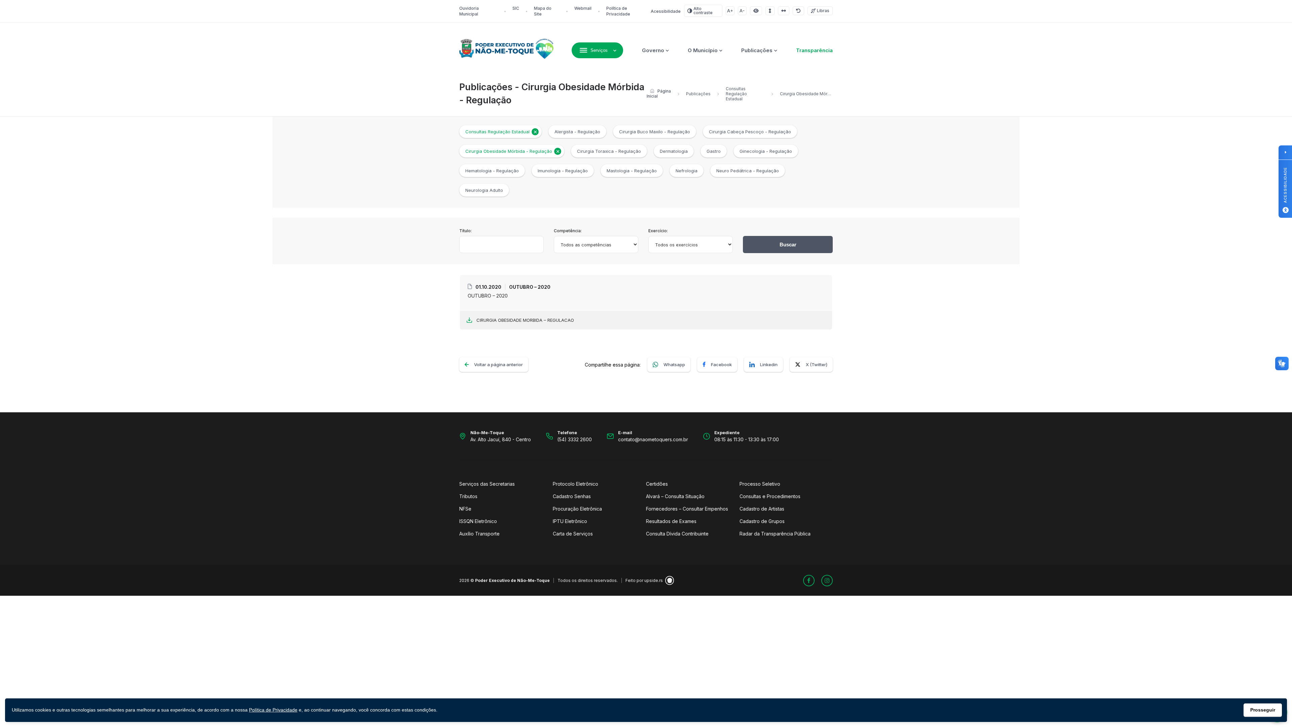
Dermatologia (674, 151)
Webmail (582, 8)
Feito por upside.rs (644, 580)
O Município (703, 50)
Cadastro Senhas (572, 496)
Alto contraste (703, 10)
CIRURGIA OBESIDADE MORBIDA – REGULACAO (525, 320)
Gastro (714, 151)
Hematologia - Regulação (492, 170)
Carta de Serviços (573, 533)
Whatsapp (674, 364)
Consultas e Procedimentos (770, 496)
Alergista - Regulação (577, 131)
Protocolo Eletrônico (575, 484)
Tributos (468, 496)
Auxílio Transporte (479, 533)
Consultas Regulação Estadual (736, 93)
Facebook (721, 364)
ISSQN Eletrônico (478, 521)
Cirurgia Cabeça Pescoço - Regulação (750, 131)
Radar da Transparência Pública (775, 533)
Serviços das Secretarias (487, 484)
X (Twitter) (816, 364)
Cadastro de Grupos (762, 521)
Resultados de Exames (671, 521)
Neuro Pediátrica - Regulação (747, 170)
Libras (823, 10)
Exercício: (658, 230)
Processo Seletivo (760, 484)
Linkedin (769, 364)
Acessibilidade (666, 11)
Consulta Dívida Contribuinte (677, 533)
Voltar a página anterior (498, 364)
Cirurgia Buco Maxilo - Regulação (654, 131)
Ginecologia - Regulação (766, 151)
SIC (515, 8)
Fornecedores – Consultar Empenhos (687, 509)
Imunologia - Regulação (563, 170)
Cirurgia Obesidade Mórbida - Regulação (508, 151)
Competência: (568, 230)
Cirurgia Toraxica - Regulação (609, 151)
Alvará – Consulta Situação (675, 496)
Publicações (757, 50)
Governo (653, 50)
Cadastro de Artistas (762, 509)
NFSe (465, 509)
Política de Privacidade (273, 710)
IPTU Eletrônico (570, 521)
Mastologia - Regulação (632, 170)
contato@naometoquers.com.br (653, 439)
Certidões (657, 484)
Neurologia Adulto (484, 190)
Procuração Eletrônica (577, 509)
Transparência (814, 50)
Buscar (788, 244)
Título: (465, 230)
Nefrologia (686, 170)
